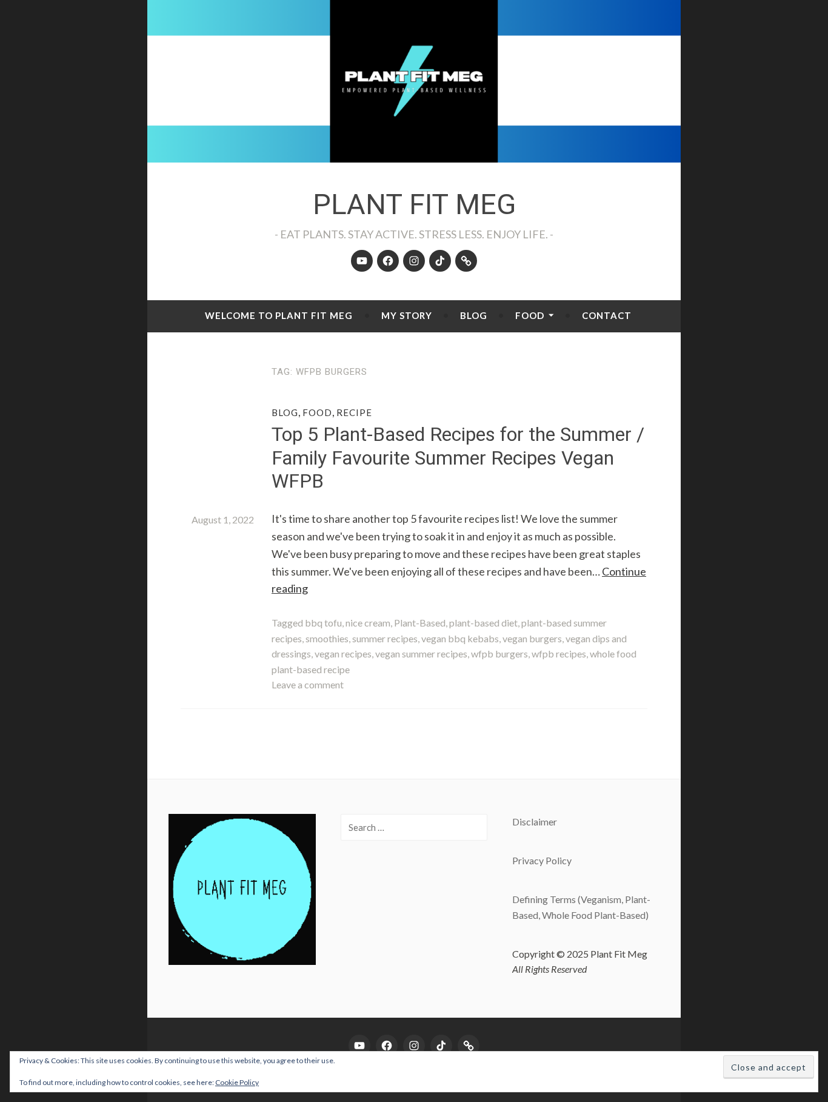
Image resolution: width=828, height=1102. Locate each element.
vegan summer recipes (421, 653)
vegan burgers (532, 638)
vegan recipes (343, 653)
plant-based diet (483, 622)
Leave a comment (308, 684)
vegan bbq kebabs (460, 638)
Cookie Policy (237, 1082)
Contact (607, 315)
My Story (406, 315)
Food (529, 315)
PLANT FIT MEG (414, 204)
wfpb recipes (559, 653)
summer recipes (385, 638)
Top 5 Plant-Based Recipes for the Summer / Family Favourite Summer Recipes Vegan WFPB (458, 457)
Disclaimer (534, 821)
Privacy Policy (542, 860)
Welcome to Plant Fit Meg (279, 315)
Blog (473, 315)
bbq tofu (323, 622)
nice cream (368, 622)
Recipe (354, 412)
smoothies (327, 638)
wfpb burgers (499, 653)
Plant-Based (420, 622)
